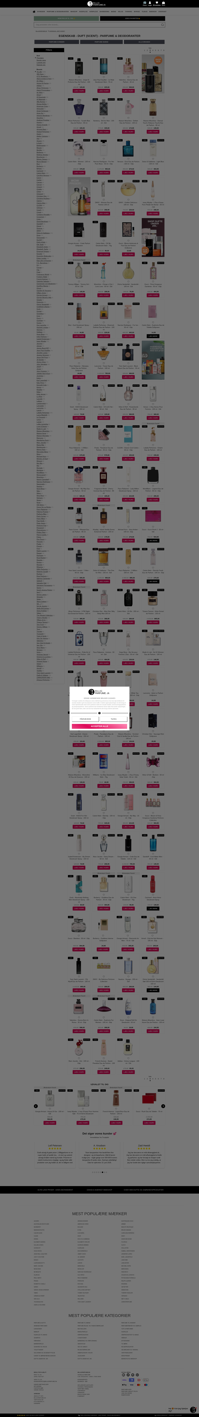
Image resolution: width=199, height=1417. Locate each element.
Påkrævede (85, 719)
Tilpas (114, 719)
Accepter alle (99, 726)
